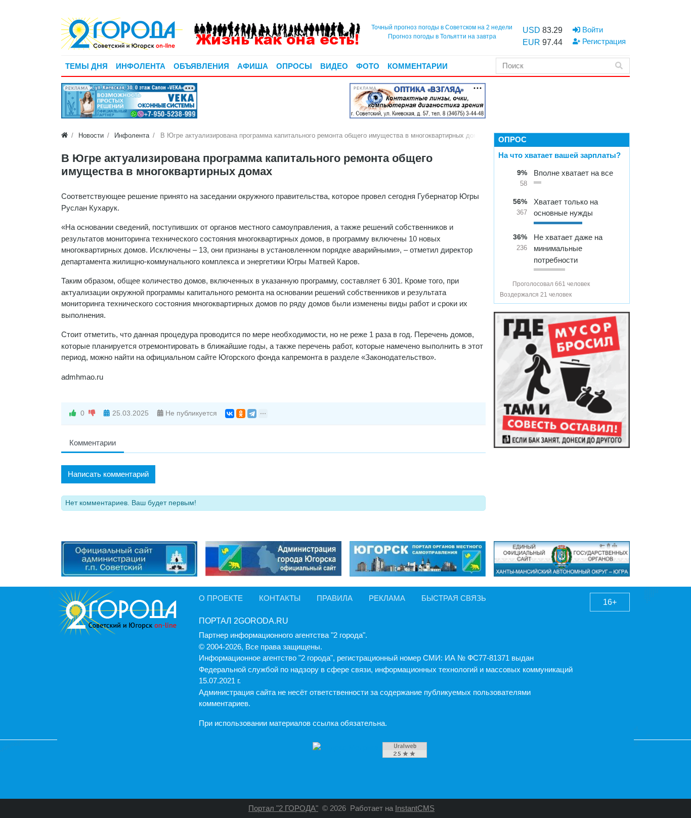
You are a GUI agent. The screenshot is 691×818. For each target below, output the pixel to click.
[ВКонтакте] (229, 413)
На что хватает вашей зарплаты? (559, 155)
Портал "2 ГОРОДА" (283, 808)
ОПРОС (512, 139)
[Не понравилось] (92, 413)
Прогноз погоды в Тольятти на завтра (442, 36)
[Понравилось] (72, 413)
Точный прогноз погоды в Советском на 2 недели (441, 27)
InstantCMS (415, 808)
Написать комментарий (108, 474)
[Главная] (64, 135)
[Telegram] (251, 413)
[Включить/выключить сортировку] (503, 284)
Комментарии (92, 442)
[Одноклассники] (240, 413)
